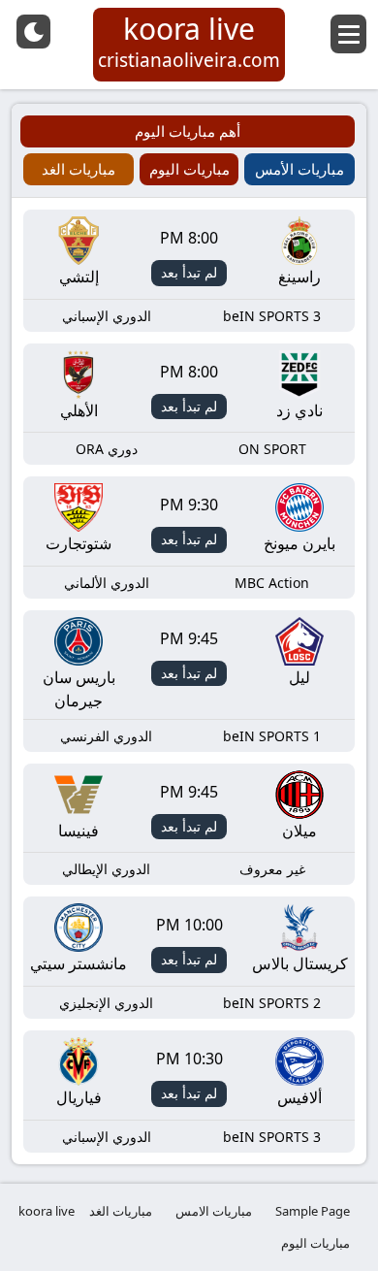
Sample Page (312, 1211)
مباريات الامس (213, 1211)
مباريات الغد (120, 1211)
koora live (46, 1211)
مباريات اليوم (315, 1243)
